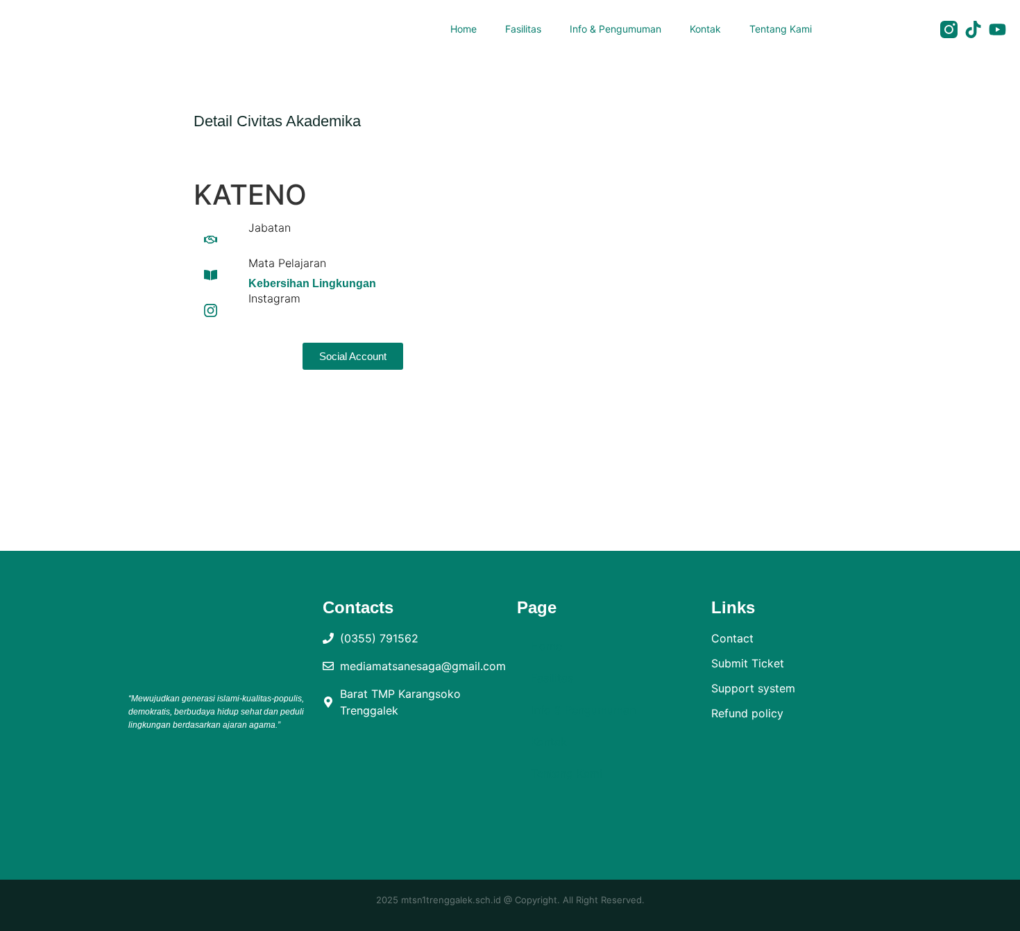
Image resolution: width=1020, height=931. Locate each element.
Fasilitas (523, 29)
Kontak (705, 29)
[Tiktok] (973, 29)
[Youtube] (997, 29)
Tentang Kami (780, 29)
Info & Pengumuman (615, 29)
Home (463, 29)
